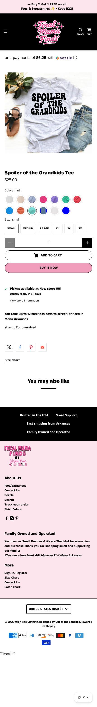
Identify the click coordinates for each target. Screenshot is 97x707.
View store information (24, 301)
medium (28, 228)
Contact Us (12, 490)
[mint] (32, 210)
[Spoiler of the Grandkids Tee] (48, 112)
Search (9, 500)
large (44, 228)
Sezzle (9, 495)
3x (80, 228)
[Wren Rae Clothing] (48, 32)
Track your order (17, 504)
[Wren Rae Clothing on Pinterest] (17, 519)
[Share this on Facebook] (20, 347)
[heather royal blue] (66, 210)
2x (69, 228)
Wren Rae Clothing (26, 622)
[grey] (32, 199)
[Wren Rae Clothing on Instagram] (12, 519)
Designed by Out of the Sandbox (59, 622)
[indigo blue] (43, 210)
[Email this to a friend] (42, 347)
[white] (54, 210)
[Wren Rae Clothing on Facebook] (7, 519)
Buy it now (48, 267)
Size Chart (12, 577)
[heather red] (77, 199)
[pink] (43, 199)
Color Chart (13, 587)
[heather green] (66, 199)
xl (57, 228)
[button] (48, 57)
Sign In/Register (16, 573)
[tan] (20, 199)
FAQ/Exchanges (15, 486)
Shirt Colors (13, 509)
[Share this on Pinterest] (31, 347)
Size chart (12, 360)
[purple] (54, 199)
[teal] (9, 210)
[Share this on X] (9, 347)
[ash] (9, 199)
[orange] (20, 210)
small (11, 228)
